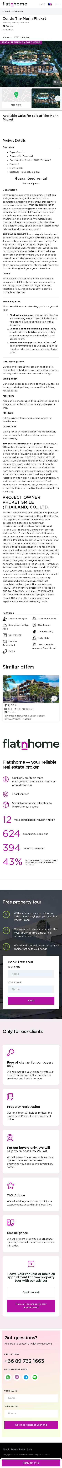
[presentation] (57, 98)
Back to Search (13, 11)
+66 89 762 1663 (24, 1361)
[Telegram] (25, 1377)
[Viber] (16, 1377)
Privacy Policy (18, 1449)
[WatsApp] (8, 1377)
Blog (29, 1449)
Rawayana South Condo (31, 716)
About (6, 1449)
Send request (31, 1292)
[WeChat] (34, 1377)
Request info (31, 1463)
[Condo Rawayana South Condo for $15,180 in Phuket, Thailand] (31, 689)
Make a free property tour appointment (31, 1305)
